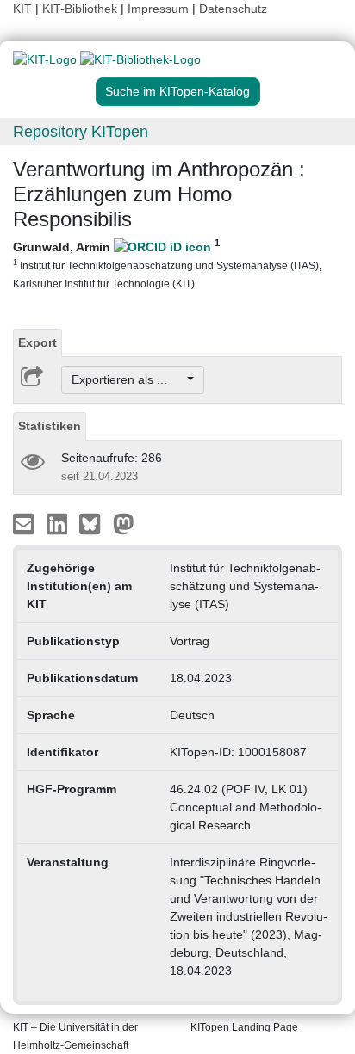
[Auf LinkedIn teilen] (59, 523)
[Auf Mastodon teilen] (123, 523)
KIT (22, 8)
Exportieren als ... (128, 379)
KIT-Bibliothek (81, 8)
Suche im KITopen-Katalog (177, 91)
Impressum (158, 8)
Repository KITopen (80, 131)
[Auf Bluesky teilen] (94, 523)
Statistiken (49, 426)
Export (37, 342)
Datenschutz (233, 8)
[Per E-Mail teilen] (25, 523)
